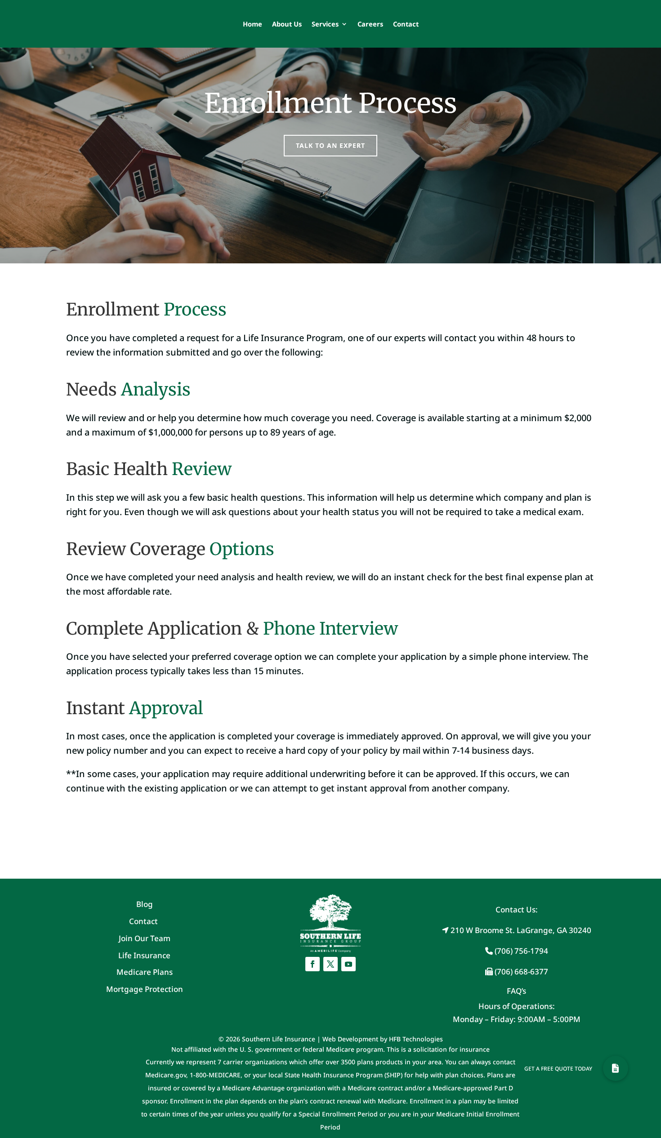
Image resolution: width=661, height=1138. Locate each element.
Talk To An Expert (330, 145)
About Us (287, 23)
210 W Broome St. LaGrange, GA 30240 (520, 930)
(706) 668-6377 (520, 971)
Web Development (350, 1039)
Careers (370, 23)
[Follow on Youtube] (348, 964)
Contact (406, 23)
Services (325, 23)
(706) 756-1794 (520, 951)
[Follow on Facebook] (312, 964)
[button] (615, 1068)
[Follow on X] (330, 964)
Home (252, 23)
